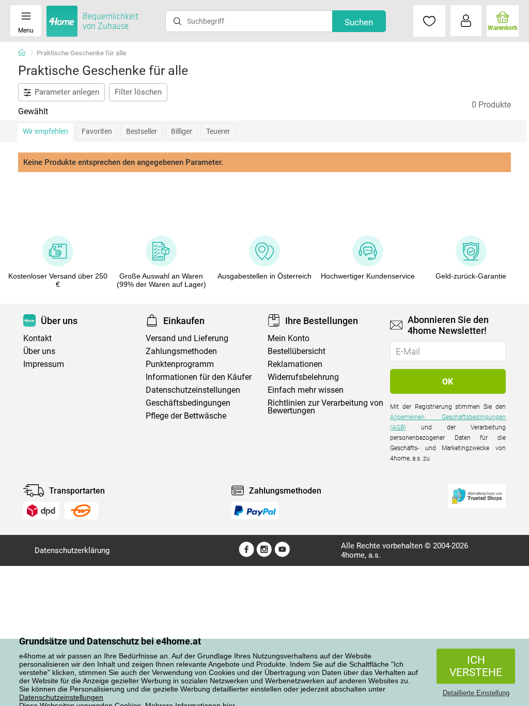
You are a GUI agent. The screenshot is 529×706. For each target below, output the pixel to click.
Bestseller (141, 131)
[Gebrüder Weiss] (81, 510)
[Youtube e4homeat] (282, 554)
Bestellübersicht (296, 351)
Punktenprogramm (180, 364)
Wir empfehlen (45, 131)
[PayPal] (254, 510)
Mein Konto (288, 338)
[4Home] (25, 53)
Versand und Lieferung (187, 338)
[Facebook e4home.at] (246, 554)
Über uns (39, 351)
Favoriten (97, 131)
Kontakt (37, 338)
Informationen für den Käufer (199, 377)
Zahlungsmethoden (181, 351)
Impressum (43, 364)
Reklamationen (295, 364)
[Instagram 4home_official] (264, 554)
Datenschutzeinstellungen (61, 697)
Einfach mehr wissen (306, 390)
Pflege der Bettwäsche (186, 416)
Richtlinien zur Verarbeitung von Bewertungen (325, 407)
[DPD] (41, 510)
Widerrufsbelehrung (303, 377)
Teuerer (218, 131)
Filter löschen (138, 92)
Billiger (181, 131)
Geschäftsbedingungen (188, 403)
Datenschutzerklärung (72, 550)
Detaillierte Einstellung (476, 693)
